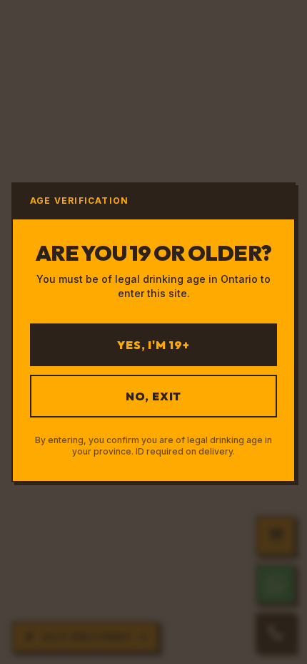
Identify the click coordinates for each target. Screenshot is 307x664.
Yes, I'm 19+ (153, 345)
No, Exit (153, 396)
